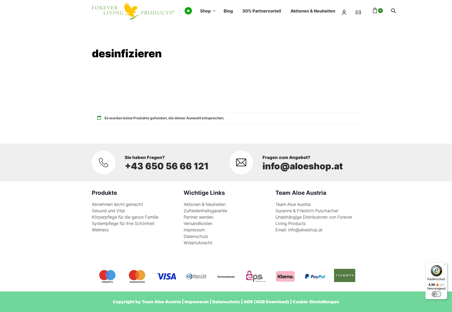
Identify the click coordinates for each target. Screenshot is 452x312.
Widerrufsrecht (198, 242)
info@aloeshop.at (302, 166)
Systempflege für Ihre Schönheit (123, 223)
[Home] (188, 11)
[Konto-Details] (347, 11)
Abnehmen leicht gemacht (117, 204)
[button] (393, 11)
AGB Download (271, 301)
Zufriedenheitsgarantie (205, 210)
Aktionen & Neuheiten (205, 204)
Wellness (100, 229)
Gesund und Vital (108, 210)
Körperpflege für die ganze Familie (125, 217)
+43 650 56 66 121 (167, 166)
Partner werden (198, 217)
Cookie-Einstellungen (316, 301)
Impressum (194, 229)
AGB (248, 301)
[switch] (436, 294)
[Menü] (444, 265)
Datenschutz (196, 236)
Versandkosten (198, 223)
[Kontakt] (361, 11)
